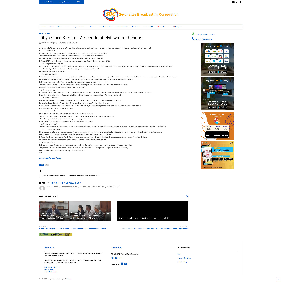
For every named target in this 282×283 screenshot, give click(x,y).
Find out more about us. (52, 267)
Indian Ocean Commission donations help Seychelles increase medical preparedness (155, 229)
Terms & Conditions (51, 272)
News (51, 27)
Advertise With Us (122, 27)
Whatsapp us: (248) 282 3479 (204, 34)
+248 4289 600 (116, 258)
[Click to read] (152, 211)
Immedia (69, 279)
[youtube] (233, 2)
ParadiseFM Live (48, 2)
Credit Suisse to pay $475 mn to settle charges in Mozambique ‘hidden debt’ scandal (72, 229)
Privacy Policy (49, 269)
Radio (92, 27)
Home (43, 27)
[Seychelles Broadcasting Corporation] (141, 20)
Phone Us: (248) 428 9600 (203, 39)
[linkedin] (237, 2)
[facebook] (240, 2)
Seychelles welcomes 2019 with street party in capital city (144, 218)
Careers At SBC (148, 27)
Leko (67, 27)
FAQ (179, 254)
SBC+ (78, 2)
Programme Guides (79, 27)
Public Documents (105, 27)
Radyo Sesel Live (65, 2)
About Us (135, 27)
